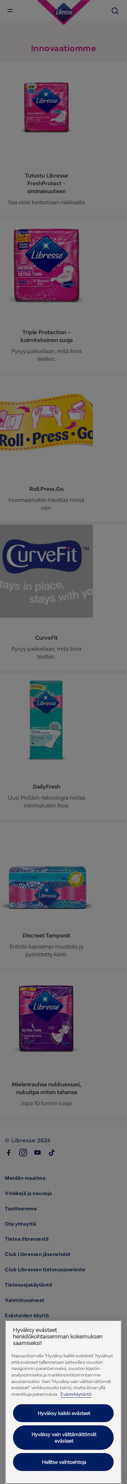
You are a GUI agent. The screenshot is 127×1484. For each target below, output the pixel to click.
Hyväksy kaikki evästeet (64, 1413)
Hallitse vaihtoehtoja (64, 1462)
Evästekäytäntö (76, 1394)
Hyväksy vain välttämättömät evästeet (64, 1438)
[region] (63, 1402)
